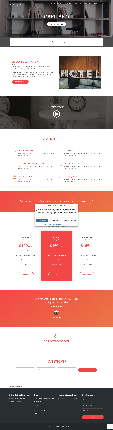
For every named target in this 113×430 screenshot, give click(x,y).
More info (97, 42)
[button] (62, 72)
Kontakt (95, 3)
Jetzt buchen (68, 3)
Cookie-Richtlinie (48, 224)
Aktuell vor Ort (77, 3)
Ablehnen (55, 220)
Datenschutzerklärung (58, 224)
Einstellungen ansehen (69, 220)
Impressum (66, 224)
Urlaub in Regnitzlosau (56, 3)
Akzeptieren (42, 220)
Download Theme (82, 201)
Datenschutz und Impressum (17, 398)
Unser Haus (87, 3)
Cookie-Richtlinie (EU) (15, 401)
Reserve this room (56, 24)
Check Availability (26, 274)
